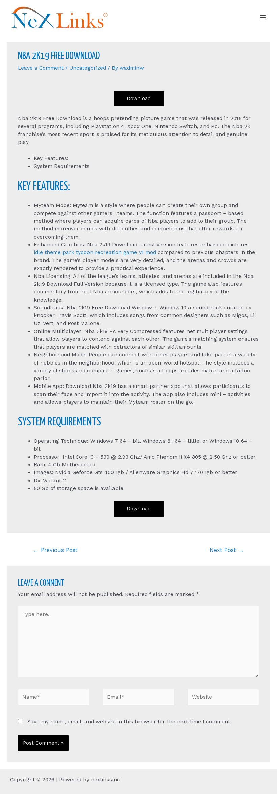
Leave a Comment (41, 68)
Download (139, 98)
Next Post (227, 550)
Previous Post (55, 550)
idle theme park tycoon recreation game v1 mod (95, 252)
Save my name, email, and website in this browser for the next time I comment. (129, 722)
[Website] (223, 699)
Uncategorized (87, 68)
